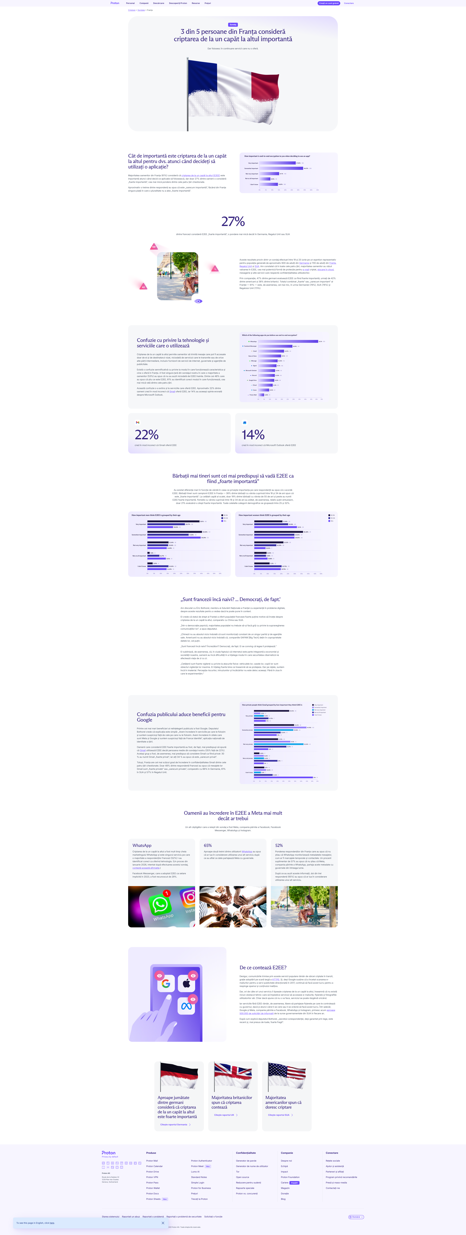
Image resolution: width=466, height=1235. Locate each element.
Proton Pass (152, 1182)
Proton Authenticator (201, 1161)
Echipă (284, 1166)
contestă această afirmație (146, 868)
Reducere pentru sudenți (248, 1182)
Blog (283, 1199)
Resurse (196, 3)
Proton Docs (152, 1193)
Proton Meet (197, 1166)
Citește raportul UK (224, 1115)
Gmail (172, 391)
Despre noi (286, 1161)
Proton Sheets (153, 1199)
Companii (144, 3)
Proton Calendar (154, 1166)
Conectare (349, 3)
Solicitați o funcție (213, 1216)
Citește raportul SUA (278, 1115)
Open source (242, 1177)
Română (356, 1217)
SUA (257, 266)
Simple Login (197, 1182)
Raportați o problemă (153, 1216)
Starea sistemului (110, 1216)
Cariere (284, 1182)
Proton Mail (152, 1161)
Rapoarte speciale (245, 1188)
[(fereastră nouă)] (103, 1163)
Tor (237, 1172)
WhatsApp (247, 851)
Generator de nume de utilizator (252, 1166)
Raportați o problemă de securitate (184, 1216)
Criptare (131, 10)
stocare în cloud (325, 269)
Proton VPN (152, 1177)
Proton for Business (201, 1188)
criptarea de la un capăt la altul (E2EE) (201, 175)
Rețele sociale (333, 1161)
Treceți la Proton (199, 1199)
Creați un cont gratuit (329, 3)
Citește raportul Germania (173, 1124)
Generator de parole (246, 1161)
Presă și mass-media (336, 1182)
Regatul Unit (246, 266)
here (52, 1223)
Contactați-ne (333, 1188)
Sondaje (141, 10)
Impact (284, 1172)
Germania (304, 263)
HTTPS (275, 979)
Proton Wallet (153, 1188)
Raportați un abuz (131, 1216)
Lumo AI (195, 1172)
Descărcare (158, 3)
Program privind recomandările (341, 1177)
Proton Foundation (290, 1177)
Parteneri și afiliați (335, 1172)
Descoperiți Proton (178, 3)
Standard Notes (199, 1177)
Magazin (285, 1188)
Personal (130, 3)
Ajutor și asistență (335, 1166)
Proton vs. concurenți (247, 1193)
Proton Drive (152, 1172)
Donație (285, 1193)
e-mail (306, 269)
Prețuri (208, 3)
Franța (332, 263)
